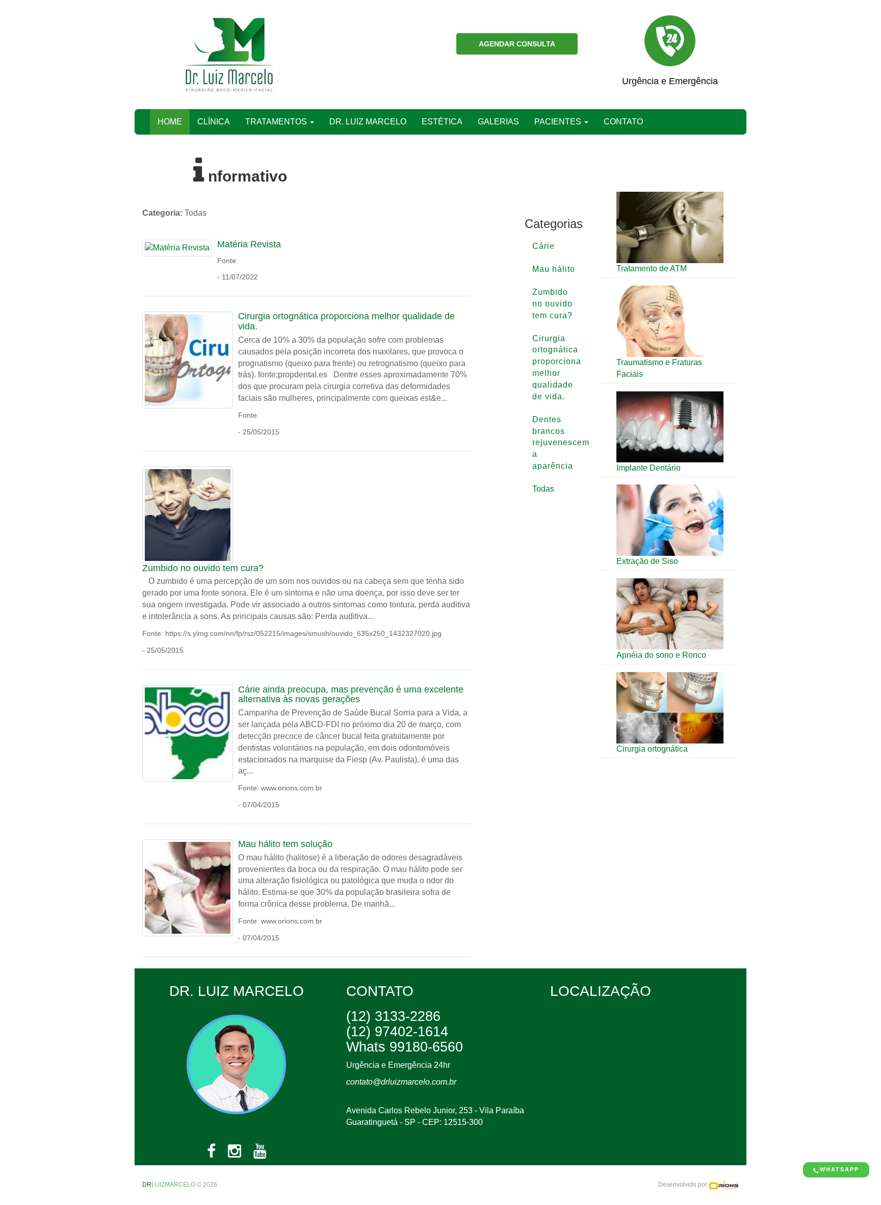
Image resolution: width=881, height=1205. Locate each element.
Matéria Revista (249, 244)
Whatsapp (839, 1169)
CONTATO (623, 121)
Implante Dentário (648, 468)
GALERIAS (498, 121)
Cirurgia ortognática (652, 749)
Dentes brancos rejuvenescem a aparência (559, 442)
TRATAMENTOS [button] (277, 121)
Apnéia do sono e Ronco (661, 655)
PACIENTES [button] (558, 121)
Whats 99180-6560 (404, 1047)
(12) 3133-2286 (393, 1016)
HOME (174, 121)
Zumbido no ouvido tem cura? (203, 568)
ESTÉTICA (442, 121)
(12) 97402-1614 (397, 1031)
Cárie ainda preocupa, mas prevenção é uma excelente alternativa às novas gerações (350, 694)
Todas (543, 488)
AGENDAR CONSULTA (517, 44)
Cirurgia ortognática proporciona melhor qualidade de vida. (346, 321)
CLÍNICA (213, 121)
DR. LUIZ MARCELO (367, 121)
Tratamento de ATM (651, 268)
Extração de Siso (647, 561)
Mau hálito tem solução (285, 844)
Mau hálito (553, 269)
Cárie (543, 246)
